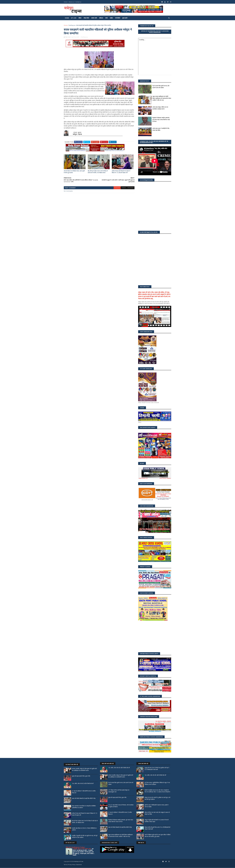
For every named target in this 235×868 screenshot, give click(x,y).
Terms (65, 864)
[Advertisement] (154, 636)
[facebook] (162, 2)
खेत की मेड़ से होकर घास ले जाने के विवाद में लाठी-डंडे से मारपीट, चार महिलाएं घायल (98, 171)
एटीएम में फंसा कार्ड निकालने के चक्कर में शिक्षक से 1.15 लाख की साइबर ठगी (121, 171)
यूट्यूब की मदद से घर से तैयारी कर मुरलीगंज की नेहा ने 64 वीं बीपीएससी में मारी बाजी (157, 768)
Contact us (78, 2)
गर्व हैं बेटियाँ (117, 18)
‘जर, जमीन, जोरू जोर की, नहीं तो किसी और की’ (83, 783)
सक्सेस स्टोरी (94, 18)
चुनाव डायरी (124, 18)
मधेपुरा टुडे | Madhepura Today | (75, 847)
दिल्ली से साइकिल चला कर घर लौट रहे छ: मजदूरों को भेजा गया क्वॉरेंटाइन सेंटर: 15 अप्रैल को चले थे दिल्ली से (157, 791)
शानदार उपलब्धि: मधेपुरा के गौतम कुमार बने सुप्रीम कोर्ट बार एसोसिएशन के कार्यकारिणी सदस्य (84, 769)
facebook (131, 187)
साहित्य (111, 18)
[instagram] (170, 2)
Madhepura (71, 25)
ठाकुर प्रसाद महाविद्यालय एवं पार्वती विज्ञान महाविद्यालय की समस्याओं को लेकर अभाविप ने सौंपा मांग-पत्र (161, 98)
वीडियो (80, 18)
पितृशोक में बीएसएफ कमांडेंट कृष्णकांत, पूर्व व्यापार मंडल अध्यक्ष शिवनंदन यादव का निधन (161, 119)
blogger (117, 187)
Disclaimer (79, 864)
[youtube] (164, 2)
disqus (124, 187)
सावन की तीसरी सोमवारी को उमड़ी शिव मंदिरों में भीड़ (83, 798)
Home (65, 2)
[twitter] (167, 2)
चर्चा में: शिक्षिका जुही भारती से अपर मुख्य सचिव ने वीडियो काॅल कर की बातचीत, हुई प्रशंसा (157, 835)
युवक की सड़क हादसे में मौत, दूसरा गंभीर (81, 776)
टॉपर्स (106, 18)
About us (71, 2)
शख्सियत (101, 18)
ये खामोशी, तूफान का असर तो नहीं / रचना (82, 848)
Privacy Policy (71, 864)
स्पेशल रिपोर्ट (86, 18)
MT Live (73, 18)
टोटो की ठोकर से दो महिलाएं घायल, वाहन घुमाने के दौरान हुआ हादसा (74, 171)
